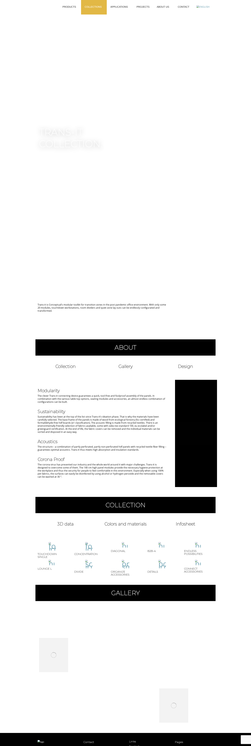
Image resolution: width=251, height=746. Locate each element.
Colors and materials (125, 524)
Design (185, 366)
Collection (65, 366)
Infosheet (185, 524)
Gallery (125, 366)
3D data (65, 524)
